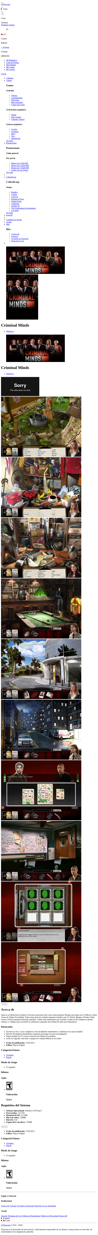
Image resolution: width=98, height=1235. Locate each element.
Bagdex (14, 192)
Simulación (15, 138)
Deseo (4, 1004)
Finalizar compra (8, 25)
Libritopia (15, 204)
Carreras (14, 236)
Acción (14, 129)
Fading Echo (16, 201)
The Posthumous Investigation (23, 208)
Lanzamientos (16, 98)
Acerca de (15, 234)
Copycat (14, 197)
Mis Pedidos (11, 65)
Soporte (4, 1216)
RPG (13, 134)
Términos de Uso (15, 1216)
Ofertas (14, 95)
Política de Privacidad (49, 1216)
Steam (13, 115)
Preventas (15, 100)
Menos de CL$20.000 (20, 168)
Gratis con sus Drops (19, 170)
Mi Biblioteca (11, 60)
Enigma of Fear (17, 199)
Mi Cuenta (10, 69)
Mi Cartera (10, 67)
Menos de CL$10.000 (20, 165)
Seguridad (52, 1206)
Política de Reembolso (31, 1216)
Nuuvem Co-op (17, 241)
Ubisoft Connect (17, 119)
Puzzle (8, 1057)
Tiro (13, 136)
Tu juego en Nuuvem (19, 239)
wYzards (15, 210)
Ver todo (9, 141)
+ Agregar (5, 47)
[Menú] (2, 2)
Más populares (17, 102)
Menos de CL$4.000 (19, 163)
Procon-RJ (63, 1216)
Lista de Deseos (12, 62)
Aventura (15, 132)
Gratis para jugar (18, 105)
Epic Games (16, 117)
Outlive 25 (15, 206)
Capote (14, 194)
